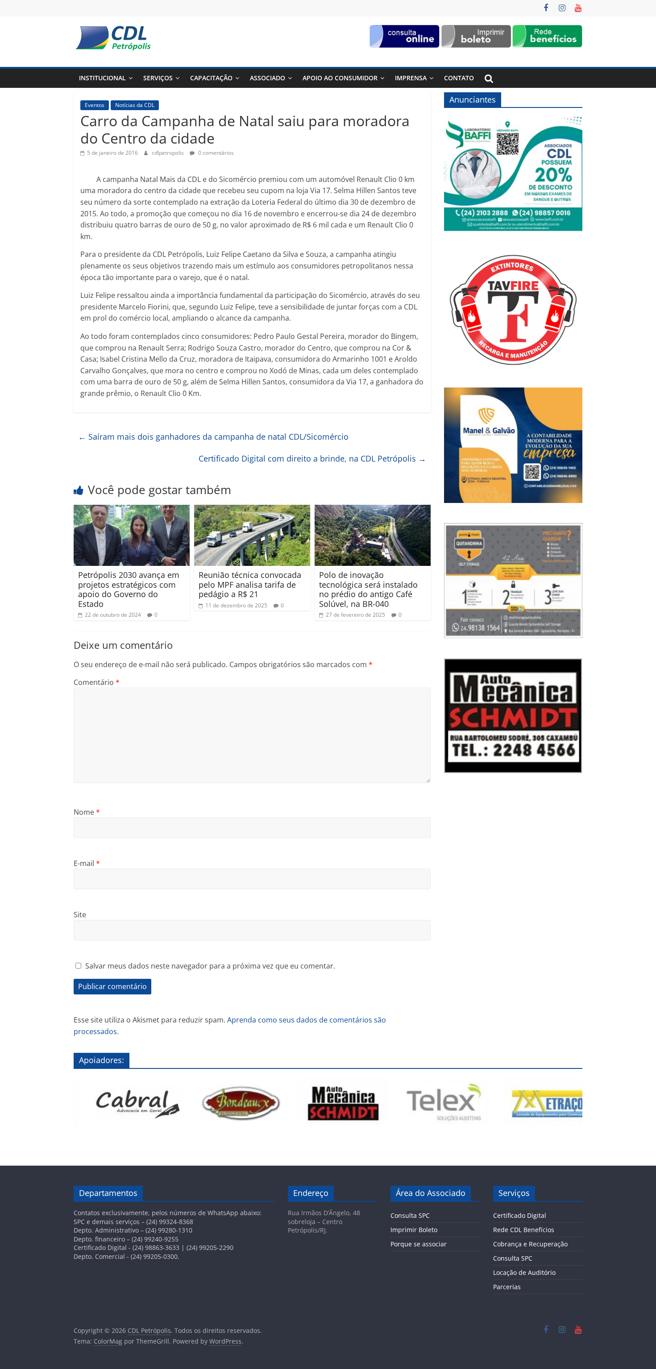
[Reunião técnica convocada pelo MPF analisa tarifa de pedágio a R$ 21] (252, 510)
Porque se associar (418, 1244)
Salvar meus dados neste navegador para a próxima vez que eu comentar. (210, 966)
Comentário (97, 682)
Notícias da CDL (134, 105)
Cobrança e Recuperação (530, 1244)
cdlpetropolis (168, 153)
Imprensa (411, 78)
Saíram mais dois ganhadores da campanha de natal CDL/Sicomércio (213, 436)
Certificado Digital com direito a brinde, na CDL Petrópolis (312, 458)
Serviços (158, 78)
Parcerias (507, 1286)
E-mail (87, 863)
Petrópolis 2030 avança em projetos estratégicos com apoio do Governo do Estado (128, 589)
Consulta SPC (410, 1215)
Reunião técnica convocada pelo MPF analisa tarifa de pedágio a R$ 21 (250, 584)
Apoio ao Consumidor (340, 78)
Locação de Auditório (524, 1272)
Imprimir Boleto (413, 1229)
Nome (87, 812)
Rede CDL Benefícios (523, 1229)
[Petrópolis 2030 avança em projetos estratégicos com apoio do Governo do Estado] (132, 510)
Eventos (94, 105)
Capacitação (211, 78)
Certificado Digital (519, 1215)
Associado (267, 78)
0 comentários (215, 153)
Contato (459, 78)
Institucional (102, 78)
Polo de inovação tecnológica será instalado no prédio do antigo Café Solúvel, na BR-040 (368, 589)
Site (80, 915)
